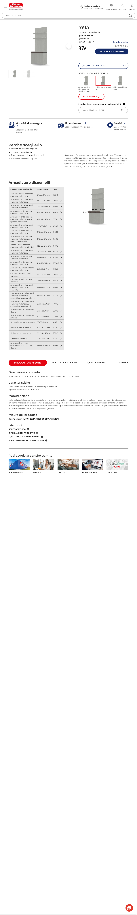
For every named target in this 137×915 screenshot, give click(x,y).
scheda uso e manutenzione (24, 437)
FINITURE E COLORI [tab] (64, 362)
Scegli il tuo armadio (94, 65)
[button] (15, 74)
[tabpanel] (68, 408)
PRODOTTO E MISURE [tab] (27, 362)
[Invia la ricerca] (130, 15)
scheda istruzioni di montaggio (26, 440)
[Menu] (5, 7)
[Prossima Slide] (68, 46)
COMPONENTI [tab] (96, 362)
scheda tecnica (17, 429)
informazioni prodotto (22, 433)
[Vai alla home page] (42, 6)
